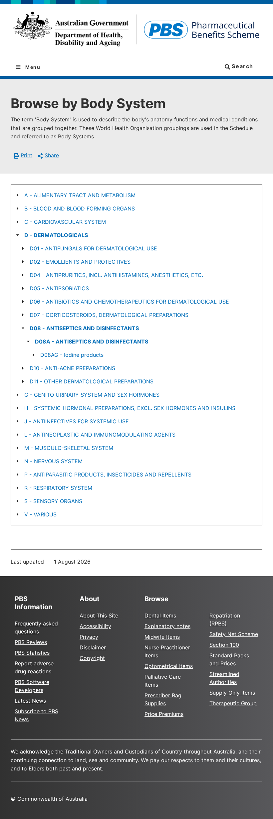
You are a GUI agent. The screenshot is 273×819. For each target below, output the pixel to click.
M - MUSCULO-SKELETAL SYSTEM (68, 448)
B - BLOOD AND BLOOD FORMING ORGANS (79, 208)
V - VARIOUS (40, 514)
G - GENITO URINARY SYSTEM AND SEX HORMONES (91, 394)
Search (241, 66)
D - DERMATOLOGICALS (56, 235)
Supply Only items (232, 692)
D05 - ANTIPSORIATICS (59, 288)
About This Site (99, 615)
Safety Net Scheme (233, 634)
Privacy (89, 636)
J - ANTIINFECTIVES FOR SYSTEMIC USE (76, 421)
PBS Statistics (32, 652)
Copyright (92, 658)
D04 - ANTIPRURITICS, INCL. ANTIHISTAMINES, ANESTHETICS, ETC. (116, 275)
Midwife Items (162, 636)
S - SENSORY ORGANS (53, 501)
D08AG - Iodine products (72, 354)
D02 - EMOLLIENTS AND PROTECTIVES (80, 261)
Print (26, 155)
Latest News (30, 700)
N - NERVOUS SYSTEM (53, 461)
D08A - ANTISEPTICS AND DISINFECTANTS (91, 341)
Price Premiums (163, 714)
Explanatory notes (167, 626)
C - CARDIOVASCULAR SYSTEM (65, 221)
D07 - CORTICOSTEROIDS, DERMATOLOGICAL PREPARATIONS (109, 315)
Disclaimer (93, 647)
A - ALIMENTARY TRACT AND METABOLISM (80, 195)
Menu (32, 67)
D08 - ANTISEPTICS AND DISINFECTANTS (84, 328)
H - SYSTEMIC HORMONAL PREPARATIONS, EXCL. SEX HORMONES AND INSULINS (129, 408)
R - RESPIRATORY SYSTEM (58, 487)
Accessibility (95, 626)
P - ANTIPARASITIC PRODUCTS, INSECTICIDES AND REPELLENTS (107, 474)
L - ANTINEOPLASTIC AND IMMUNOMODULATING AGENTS (99, 434)
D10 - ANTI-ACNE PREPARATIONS (72, 368)
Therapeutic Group (233, 703)
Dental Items (160, 615)
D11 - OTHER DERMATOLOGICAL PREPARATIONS (91, 381)
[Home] (136, 31)
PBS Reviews (31, 642)
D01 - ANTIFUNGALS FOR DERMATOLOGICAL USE (93, 248)
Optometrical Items (168, 666)
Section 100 (224, 644)
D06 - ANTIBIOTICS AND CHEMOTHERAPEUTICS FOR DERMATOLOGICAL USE (129, 301)
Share (52, 155)
